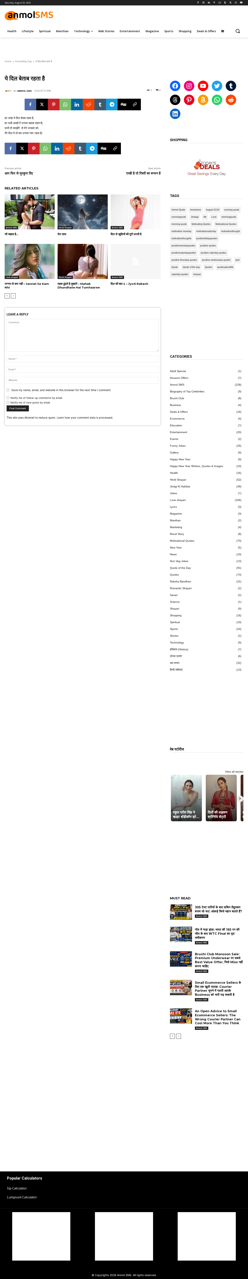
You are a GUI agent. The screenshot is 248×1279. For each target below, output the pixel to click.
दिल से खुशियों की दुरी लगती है (126, 234)
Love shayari (12, 277)
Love (214, 217)
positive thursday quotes (184, 260)
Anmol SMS (11, 227)
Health (174, 472)
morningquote (228, 217)
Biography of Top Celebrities (187, 391)
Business (175, 405)
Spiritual (175, 622)
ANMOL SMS (24, 91)
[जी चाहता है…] (30, 212)
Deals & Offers (179, 411)
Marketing (176, 527)
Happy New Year (180, 459)
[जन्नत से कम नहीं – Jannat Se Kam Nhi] (30, 261)
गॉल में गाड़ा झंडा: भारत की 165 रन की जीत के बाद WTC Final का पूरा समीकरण (217, 934)
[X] (230, 3)
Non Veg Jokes (179, 561)
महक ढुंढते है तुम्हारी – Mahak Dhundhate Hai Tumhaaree (79, 285)
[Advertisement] (159, 15)
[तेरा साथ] (83, 212)
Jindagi (195, 217)
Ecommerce (177, 418)
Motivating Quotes (201, 224)
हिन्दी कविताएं (176, 669)
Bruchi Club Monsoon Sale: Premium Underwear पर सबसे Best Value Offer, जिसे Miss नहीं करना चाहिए (219, 960)
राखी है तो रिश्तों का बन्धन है (143, 173)
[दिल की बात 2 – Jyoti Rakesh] (136, 261)
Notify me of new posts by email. (30, 402)
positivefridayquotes (206, 238)
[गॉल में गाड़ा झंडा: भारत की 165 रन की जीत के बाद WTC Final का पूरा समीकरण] (181, 934)
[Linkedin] (209, 3)
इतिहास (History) (179, 649)
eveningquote (178, 217)
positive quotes (208, 245)
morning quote (179, 224)
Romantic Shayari (181, 588)
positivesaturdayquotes (183, 252)
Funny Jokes (178, 445)
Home (8, 61)
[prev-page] (7, 295)
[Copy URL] (135, 104)
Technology (177, 642)
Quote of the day (191, 267)
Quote (174, 267)
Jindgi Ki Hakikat (180, 486)
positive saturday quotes (213, 252)
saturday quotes (179, 274)
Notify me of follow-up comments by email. (36, 397)
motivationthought (230, 231)
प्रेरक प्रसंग (176, 656)
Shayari (174, 608)
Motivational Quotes (225, 224)
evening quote (231, 209)
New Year (176, 547)
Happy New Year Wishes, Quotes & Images (196, 466)
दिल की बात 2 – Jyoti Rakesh (129, 284)
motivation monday (181, 231)
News (173, 554)
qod (237, 260)
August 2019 (212, 209)
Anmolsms (195, 209)
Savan (174, 595)
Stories (174, 635)
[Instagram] (203, 3)
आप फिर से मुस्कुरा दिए (19, 173)
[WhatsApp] (235, 3)
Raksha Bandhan (180, 581)
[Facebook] (198, 3)
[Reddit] (219, 3)
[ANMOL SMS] (9, 91)
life (205, 217)
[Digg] (123, 104)
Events (174, 438)
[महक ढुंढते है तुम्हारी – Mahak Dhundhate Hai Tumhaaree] (83, 261)
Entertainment (178, 432)
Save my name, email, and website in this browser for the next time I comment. (61, 390)
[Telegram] (112, 104)
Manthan (175, 520)
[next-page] (13, 295)
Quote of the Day (180, 567)
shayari (197, 274)
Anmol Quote (178, 209)
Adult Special (178, 371)
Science (175, 601)
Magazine (176, 513)
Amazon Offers (179, 377)
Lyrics (173, 506)
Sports (174, 628)
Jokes (173, 493)
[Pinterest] (214, 3)
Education (176, 425)
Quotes (208, 267)
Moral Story (177, 533)
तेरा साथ (62, 234)
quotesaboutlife (225, 267)
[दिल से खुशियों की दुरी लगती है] (136, 212)
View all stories (234, 771)
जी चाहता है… (11, 234)
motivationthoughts (181, 238)
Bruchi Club (177, 398)
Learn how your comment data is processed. (85, 417)
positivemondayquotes (183, 245)
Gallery (174, 452)
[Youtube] (241, 3)
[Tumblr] (225, 3)
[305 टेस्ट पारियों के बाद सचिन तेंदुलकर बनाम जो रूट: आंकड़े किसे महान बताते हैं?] (181, 912)
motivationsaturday (206, 231)
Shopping (176, 615)
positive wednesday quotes (216, 260)
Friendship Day (23, 61)
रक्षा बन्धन (174, 662)
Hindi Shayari (65, 227)
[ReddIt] (88, 104)
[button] (237, 31)
